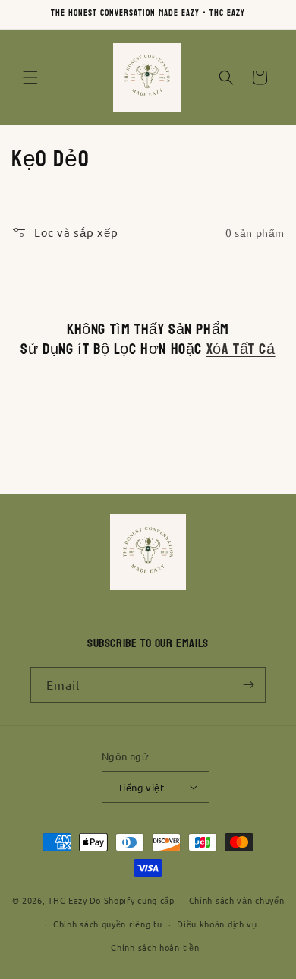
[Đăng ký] (248, 685)
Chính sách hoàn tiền (155, 947)
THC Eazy (67, 900)
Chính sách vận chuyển (237, 900)
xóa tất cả (241, 349)
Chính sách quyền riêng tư (108, 923)
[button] (30, 77)
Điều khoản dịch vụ (217, 923)
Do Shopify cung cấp (132, 900)
